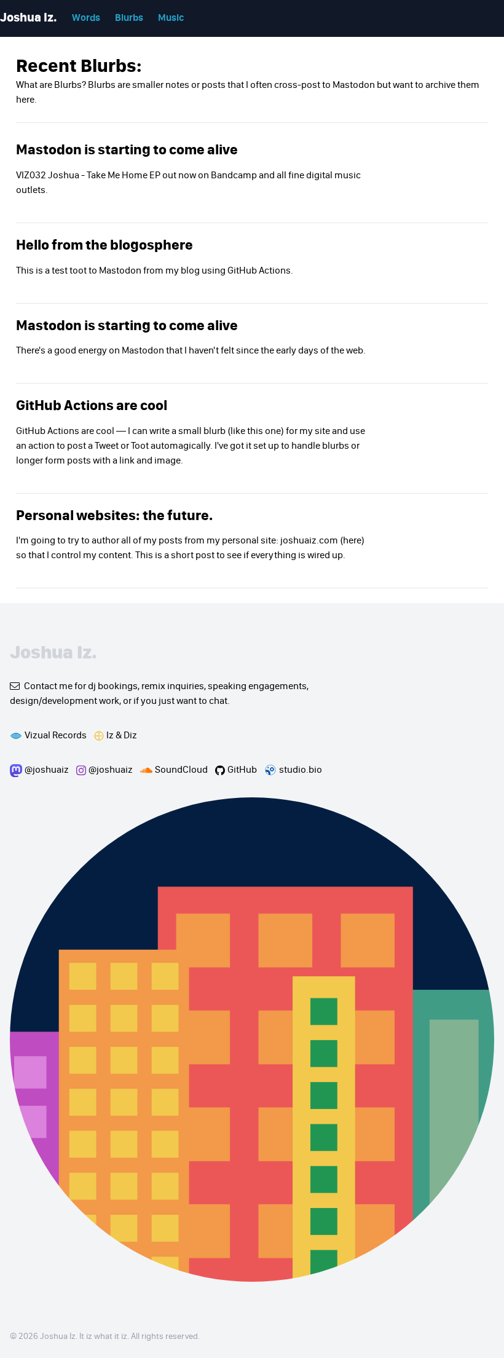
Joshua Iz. (28, 18)
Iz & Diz (121, 735)
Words (86, 18)
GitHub (242, 770)
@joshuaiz (47, 770)
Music (171, 18)
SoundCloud (181, 770)
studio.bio (300, 770)
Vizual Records (56, 735)
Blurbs (129, 18)
